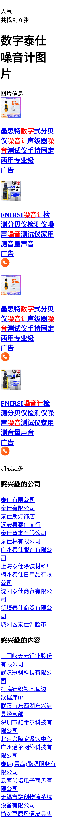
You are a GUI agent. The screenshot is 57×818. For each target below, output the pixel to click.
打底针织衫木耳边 (23, 689)
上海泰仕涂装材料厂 (26, 566)
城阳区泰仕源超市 (23, 624)
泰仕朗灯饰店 (18, 516)
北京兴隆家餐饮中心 (26, 739)
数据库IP (12, 697)
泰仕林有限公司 (21, 541)
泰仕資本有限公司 (23, 533)
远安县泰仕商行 (21, 525)
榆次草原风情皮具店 (26, 814)
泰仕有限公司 (18, 500)
